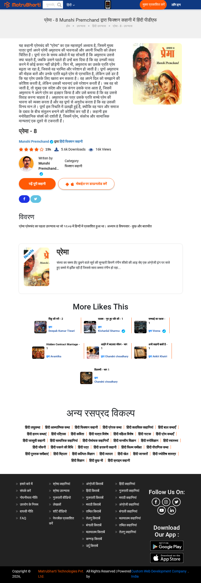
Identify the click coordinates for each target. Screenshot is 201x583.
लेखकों (57, 504)
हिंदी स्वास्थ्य (170, 441)
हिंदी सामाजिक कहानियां (64, 441)
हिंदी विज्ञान (77, 460)
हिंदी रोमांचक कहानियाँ (96, 441)
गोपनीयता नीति (29, 498)
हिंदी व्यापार (106, 454)
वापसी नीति (26, 511)
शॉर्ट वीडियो (60, 511)
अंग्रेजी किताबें (94, 484)
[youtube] (161, 510)
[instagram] (166, 502)
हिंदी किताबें (92, 491)
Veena (157, 331)
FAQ (23, 518)
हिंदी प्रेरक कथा (112, 427)
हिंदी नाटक (144, 434)
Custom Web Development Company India (159, 573)
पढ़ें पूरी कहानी (37, 184)
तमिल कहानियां (128, 525)
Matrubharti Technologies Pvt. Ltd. (61, 573)
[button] (59, 5)
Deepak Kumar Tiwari (62, 331)
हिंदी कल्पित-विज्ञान (83, 454)
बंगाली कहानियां (128, 511)
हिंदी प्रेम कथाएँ (165, 434)
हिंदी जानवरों (140, 454)
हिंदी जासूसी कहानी (34, 441)
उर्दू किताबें (92, 546)
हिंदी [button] (69, 5)
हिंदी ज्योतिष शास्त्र (164, 454)
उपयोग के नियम (29, 504)
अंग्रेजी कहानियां (129, 504)
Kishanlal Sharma (109, 331)
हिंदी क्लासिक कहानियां (139, 427)
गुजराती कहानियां (129, 491)
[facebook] (156, 502)
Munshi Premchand (34, 141)
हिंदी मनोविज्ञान (149, 441)
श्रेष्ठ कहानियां (61, 484)
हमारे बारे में (26, 484)
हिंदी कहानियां (127, 484)
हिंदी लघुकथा (32, 427)
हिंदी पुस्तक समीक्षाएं (37, 454)
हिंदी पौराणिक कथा (157, 447)
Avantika (55, 356)
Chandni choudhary (116, 356)
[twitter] (176, 502)
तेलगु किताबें (93, 518)
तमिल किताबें (93, 511)
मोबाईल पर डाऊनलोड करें (91, 184)
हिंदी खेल (123, 454)
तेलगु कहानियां (127, 532)
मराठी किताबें (93, 504)
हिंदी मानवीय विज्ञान (124, 441)
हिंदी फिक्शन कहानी (71, 141)
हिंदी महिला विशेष (123, 434)
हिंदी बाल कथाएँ (167, 427)
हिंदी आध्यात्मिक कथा (57, 427)
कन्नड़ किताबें (94, 539)
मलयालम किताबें (95, 532)
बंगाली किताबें (93, 525)
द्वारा (50, 327)
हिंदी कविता (77, 434)
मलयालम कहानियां (130, 518)
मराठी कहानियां (128, 498)
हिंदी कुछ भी (96, 460)
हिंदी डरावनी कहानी (105, 447)
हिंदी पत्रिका (58, 434)
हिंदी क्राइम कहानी (119, 460)
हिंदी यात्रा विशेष (99, 434)
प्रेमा (63, 252)
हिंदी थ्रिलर (60, 454)
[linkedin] (172, 510)
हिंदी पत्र (83, 447)
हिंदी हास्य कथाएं (36, 434)
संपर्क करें (25, 491)
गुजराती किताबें (94, 498)
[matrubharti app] (108, 4)
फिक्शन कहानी (73, 166)
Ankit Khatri (160, 356)
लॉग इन (176, 4)
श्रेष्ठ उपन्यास (61, 491)
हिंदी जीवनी (39, 447)
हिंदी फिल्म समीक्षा (131, 447)
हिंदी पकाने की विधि (62, 447)
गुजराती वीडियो (62, 498)
